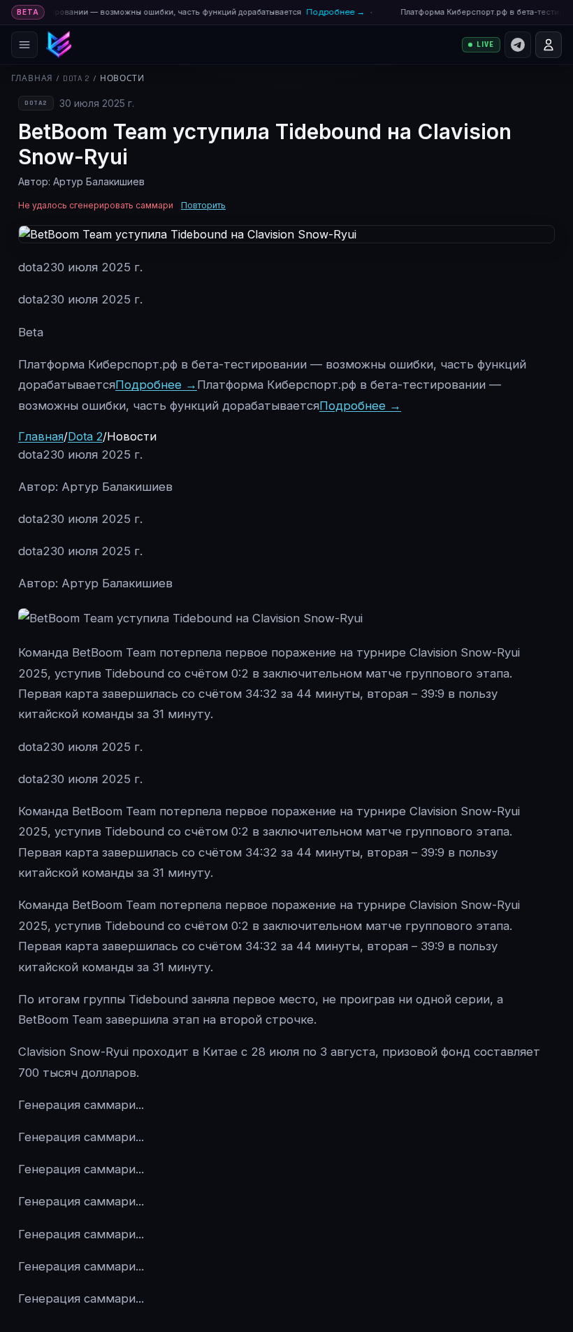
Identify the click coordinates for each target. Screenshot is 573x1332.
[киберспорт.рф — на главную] (58, 45)
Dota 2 (76, 78)
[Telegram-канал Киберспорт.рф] (518, 44)
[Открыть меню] (24, 44)
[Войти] (548, 44)
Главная (32, 78)
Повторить (203, 205)
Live (485, 44)
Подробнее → (328, 12)
